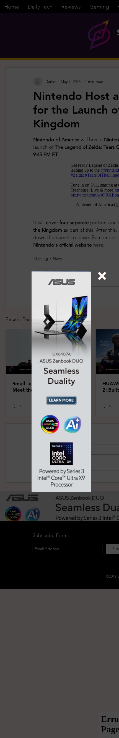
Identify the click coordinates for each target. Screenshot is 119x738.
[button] (102, 276)
